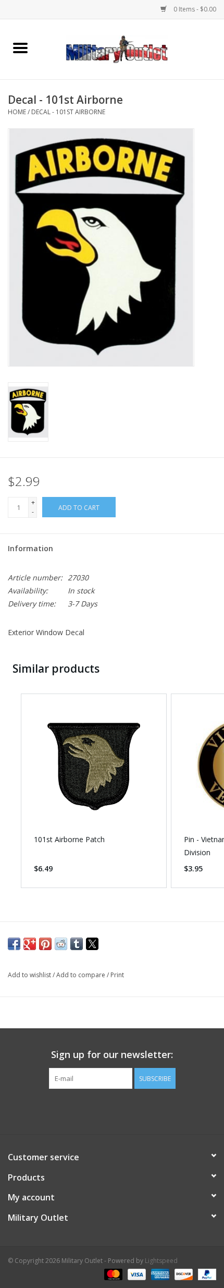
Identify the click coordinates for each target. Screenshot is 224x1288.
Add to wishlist (30, 974)
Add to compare (81, 974)
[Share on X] (92, 944)
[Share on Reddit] (61, 944)
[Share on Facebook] (14, 944)
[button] (10, 791)
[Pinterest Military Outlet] (130, 1110)
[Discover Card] (182, 1273)
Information (30, 548)
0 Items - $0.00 (194, 9)
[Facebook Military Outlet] (93, 1110)
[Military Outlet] (132, 48)
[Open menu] (20, 47)
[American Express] (159, 1273)
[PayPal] (205, 1273)
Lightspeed (161, 1260)
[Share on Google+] (29, 944)
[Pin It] (45, 944)
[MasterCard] (112, 1273)
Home (17, 111)
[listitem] (94, 791)
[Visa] (135, 1273)
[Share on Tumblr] (76, 944)
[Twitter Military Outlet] (112, 1110)
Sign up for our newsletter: (112, 1054)
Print (117, 974)
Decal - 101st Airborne (68, 111)
